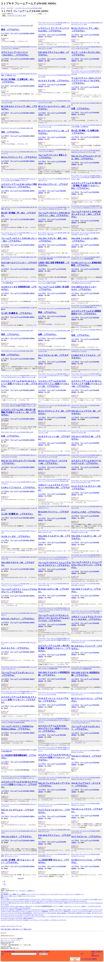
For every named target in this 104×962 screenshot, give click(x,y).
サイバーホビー (5, 906)
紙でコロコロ (13, 903)
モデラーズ (82, 916)
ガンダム (30, 951)
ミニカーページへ (69, 894)
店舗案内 (94, 959)
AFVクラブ (52, 901)
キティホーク (21, 903)
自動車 (13, 951)
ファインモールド (83, 911)
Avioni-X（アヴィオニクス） (32, 899)
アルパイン (76, 899)
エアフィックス (44, 901)
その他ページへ (79, 894)
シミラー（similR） (58, 906)
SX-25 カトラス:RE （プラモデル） (54, 81)
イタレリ (99, 899)
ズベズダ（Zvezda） (25, 908)
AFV (2, 894)
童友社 (52, 909)
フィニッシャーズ (6, 913)
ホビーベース (24, 915)
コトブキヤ (5, 33)
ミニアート (27, 916)
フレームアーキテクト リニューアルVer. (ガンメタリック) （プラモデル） (86, 564)
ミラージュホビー (41, 916)
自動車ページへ (25, 894)
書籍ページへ (4, 897)
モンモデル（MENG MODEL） (25, 918)
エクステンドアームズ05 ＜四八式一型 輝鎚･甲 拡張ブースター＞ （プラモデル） (54, 648)
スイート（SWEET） (81, 906)
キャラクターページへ (57, 894)
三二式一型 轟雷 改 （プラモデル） (17, 313)
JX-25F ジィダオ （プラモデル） (16, 536)
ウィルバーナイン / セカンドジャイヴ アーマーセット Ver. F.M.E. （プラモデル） (86, 80)
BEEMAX (66, 911)
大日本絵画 (18, 909)
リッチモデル (53, 920)
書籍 (47, 951)
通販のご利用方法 (96, 951)
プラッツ (44, 913)
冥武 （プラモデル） (10, 334)
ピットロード (73, 911)
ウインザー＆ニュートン (8, 901)
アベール (70, 899)
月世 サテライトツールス (71, 903)
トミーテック (76, 909)
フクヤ (35, 913)
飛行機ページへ (8, 894)
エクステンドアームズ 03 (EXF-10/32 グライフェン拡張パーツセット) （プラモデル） (53, 728)
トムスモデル (84, 909)
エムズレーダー (5, 926)
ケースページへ (30, 896)
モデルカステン (98, 916)
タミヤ (40, 909)
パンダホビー (29, 911)
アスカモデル (63, 899)
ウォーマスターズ (26, 901)
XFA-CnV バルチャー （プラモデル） (18, 619)
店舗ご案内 (4, 929)
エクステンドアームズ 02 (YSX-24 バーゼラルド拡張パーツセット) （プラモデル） (54, 757)
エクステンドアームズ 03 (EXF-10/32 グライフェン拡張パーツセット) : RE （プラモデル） (53, 383)
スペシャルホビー (14, 908)
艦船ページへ (17, 894)
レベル (59, 920)
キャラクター (24, 951)
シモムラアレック (69, 906)
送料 (92, 953)
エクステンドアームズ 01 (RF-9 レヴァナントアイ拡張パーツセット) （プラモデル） (19, 784)
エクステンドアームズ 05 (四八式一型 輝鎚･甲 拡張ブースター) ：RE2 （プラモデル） (86, 185)
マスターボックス (9, 916)
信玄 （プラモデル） (10, 132)
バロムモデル (16, 911)
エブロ (74, 901)
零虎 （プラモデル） (47, 312)
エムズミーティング (16, 926)
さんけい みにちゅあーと (17, 906)
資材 (40, 951)
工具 (37, 951)
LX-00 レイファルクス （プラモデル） (18, 487)
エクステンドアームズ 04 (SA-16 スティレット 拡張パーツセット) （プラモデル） (19, 699)
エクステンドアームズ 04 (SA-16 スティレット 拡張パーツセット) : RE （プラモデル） (19, 383)
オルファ (84, 901)
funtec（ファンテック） (95, 911)
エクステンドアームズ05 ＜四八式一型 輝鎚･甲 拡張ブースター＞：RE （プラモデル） (18, 412)
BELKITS (79, 913)
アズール (56, 899)
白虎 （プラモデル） (10, 436)
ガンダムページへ (45, 894)
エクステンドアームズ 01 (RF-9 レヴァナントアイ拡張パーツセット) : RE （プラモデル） (86, 383)
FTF (63, 901)
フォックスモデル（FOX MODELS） (22, 913)
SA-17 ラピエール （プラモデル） (86, 836)
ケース (44, 951)
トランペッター (98, 909)
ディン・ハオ (46, 909)
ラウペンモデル (44, 920)
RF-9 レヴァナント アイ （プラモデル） (19, 157)
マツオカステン (18, 916)
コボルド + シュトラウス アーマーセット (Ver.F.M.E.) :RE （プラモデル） (54, 487)
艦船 (9, 951)
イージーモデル (84, 899)
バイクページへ (35, 894)
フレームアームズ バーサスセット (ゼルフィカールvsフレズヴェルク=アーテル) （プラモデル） (54, 618)
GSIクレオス (28, 906)
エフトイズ (68, 901)
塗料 (34, 951)
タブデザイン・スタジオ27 (30, 909)
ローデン (63, 920)
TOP (2, 954)
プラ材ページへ (21, 896)
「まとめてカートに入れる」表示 (16, 15)
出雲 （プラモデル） (80, 108)
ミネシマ (33, 916)
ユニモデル (4, 920)
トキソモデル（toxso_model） (63, 909)
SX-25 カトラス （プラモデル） (15, 648)
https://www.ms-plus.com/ (7, 942)
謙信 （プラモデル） (10, 29)
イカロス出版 (93, 899)
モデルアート (90, 916)
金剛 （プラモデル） (47, 334)
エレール (78, 901)
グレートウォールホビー (56, 903)
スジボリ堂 (91, 906)
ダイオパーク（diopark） (8, 909)
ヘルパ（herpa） (87, 913)
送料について (19, 929)
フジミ (39, 913)
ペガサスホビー (71, 913)
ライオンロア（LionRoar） (22, 920)
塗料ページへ (4, 896)
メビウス (58, 916)
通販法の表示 (28, 929)
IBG (23, 899)
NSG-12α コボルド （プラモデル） (16, 836)
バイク (17, 951)
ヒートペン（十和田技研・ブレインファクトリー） (48, 911)
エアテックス (35, 901)
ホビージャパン (15, 915)
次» (5, 884)
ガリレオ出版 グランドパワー (40, 903)
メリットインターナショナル (70, 916)
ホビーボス (31, 915)
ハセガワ (3, 911)
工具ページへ (13, 896)
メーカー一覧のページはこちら (10, 899)
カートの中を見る (86, 959)
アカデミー (50, 899)
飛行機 (6, 951)
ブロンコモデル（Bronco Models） (57, 913)
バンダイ (22, 911)
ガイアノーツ (4, 903)
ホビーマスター (39, 915)
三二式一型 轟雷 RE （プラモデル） (17, 514)
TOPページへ (4, 892)
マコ (2, 916)
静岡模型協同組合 (47, 906)
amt (57, 901)
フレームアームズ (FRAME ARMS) (22, 33)
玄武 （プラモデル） (80, 335)
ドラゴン (90, 909)
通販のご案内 (11, 929)
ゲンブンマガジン (84, 903)
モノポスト (12, 918)
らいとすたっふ (34, 920)
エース (60, 901)
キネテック (28, 903)
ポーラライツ (6, 915)
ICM (20, 899)
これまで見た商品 (75, 958)
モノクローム (4, 918)
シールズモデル (37, 906)
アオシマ (44, 899)
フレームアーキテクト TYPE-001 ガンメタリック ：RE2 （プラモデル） (86, 214)
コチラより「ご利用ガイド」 (27, 890)
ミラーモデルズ (51, 916)
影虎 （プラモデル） (10, 355)
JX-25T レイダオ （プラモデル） (86, 512)
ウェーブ (17, 901)
